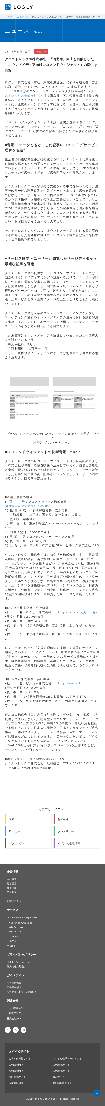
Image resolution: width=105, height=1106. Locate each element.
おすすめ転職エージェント (67, 1058)
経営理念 (12, 883)
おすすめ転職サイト (20, 1058)
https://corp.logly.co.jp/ (78, 612)
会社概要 (12, 879)
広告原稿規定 (14, 987)
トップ (8, 16)
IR (8, 896)
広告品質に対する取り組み (21, 991)
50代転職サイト (61, 1070)
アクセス (12, 892)
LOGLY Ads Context (18, 962)
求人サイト (58, 1076)
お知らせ (41, 51)
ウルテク (12, 941)
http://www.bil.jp (73, 683)
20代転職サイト (17, 1064)
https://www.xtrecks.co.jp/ (27, 506)
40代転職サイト (17, 1070)
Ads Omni (15, 931)
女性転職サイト (17, 1076)
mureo (11, 945)
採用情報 (12, 887)
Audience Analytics (20, 922)
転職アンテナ (16, 1013)
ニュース (22, 16)
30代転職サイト (61, 1064)
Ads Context (16, 927)
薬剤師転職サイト (62, 1083)
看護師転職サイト (18, 1083)
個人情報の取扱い (16, 966)
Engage (14, 936)
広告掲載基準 (14, 983)
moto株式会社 (15, 1008)
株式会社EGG (14, 1018)
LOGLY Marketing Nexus (22, 917)
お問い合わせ (14, 901)
